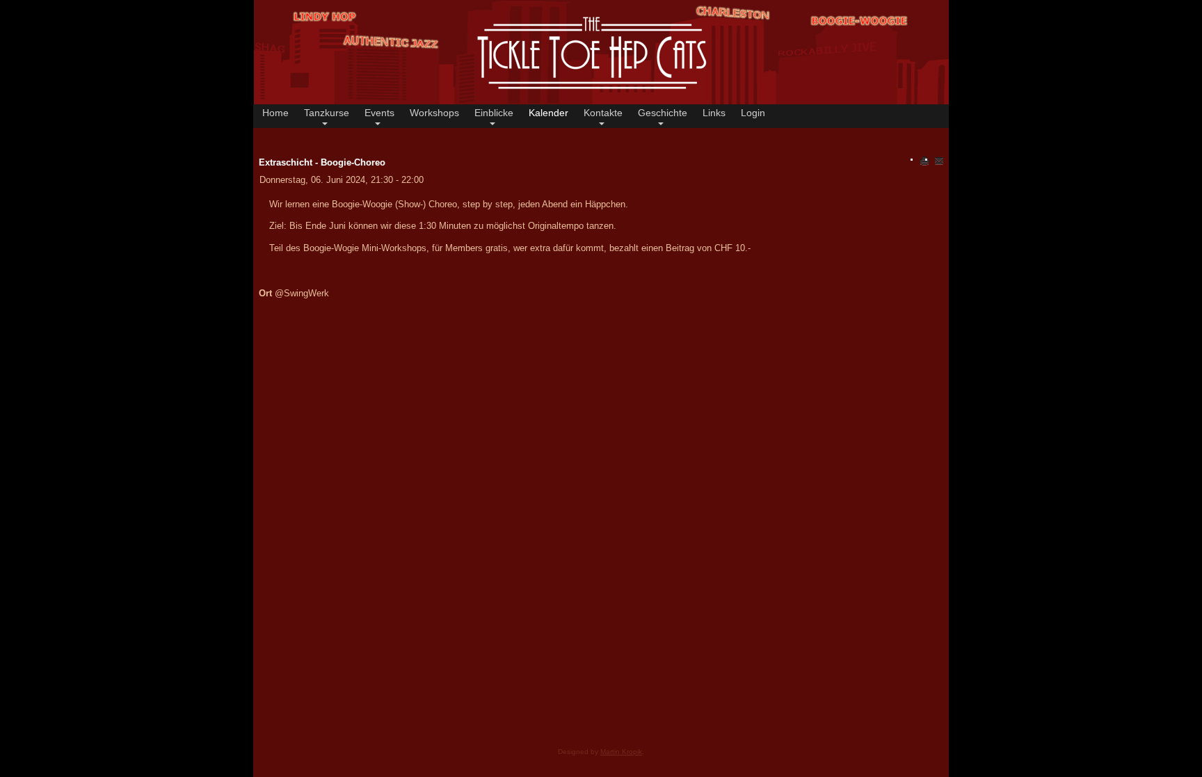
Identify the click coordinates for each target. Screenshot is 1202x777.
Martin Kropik (621, 751)
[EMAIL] (939, 160)
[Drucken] (924, 160)
